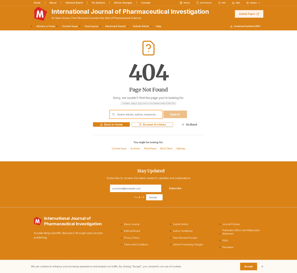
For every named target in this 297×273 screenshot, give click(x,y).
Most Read (150, 148)
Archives (135, 148)
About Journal (131, 224)
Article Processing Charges (188, 244)
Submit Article (141, 26)
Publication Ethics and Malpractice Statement (241, 232)
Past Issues (91, 26)
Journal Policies (231, 224)
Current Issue (70, 26)
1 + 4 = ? (139, 197)
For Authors (98, 2)
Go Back (191, 124)
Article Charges (123, 2)
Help (158, 26)
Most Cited (166, 148)
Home (37, 2)
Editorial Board (74, 2)
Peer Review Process (185, 237)
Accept (248, 266)
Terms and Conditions (136, 244)
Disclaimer (228, 247)
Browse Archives (154, 124)
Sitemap (180, 148)
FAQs (225, 240)
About (53, 2)
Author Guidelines (182, 230)
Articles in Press (45, 26)
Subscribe (175, 188)
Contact (145, 2)
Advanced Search (115, 26)
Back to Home (113, 124)
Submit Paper (247, 13)
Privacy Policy (132, 237)
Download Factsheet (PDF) (247, 26)
